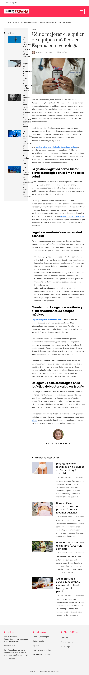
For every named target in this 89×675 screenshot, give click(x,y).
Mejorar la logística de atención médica (47, 320)
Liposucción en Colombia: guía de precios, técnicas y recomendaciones (67, 508)
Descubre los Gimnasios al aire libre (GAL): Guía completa (70, 545)
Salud (34, 29)
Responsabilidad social (42, 654)
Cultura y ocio (38, 641)
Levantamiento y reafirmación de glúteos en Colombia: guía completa (70, 468)
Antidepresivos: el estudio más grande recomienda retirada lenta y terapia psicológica (68, 585)
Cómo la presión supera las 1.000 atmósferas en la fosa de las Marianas (28, 182)
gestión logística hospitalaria (72, 216)
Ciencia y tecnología (41, 637)
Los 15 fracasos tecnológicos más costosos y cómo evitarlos (16, 639)
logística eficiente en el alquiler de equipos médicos (56, 147)
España (36, 645)
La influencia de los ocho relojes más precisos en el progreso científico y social (27, 111)
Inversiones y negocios (42, 650)
